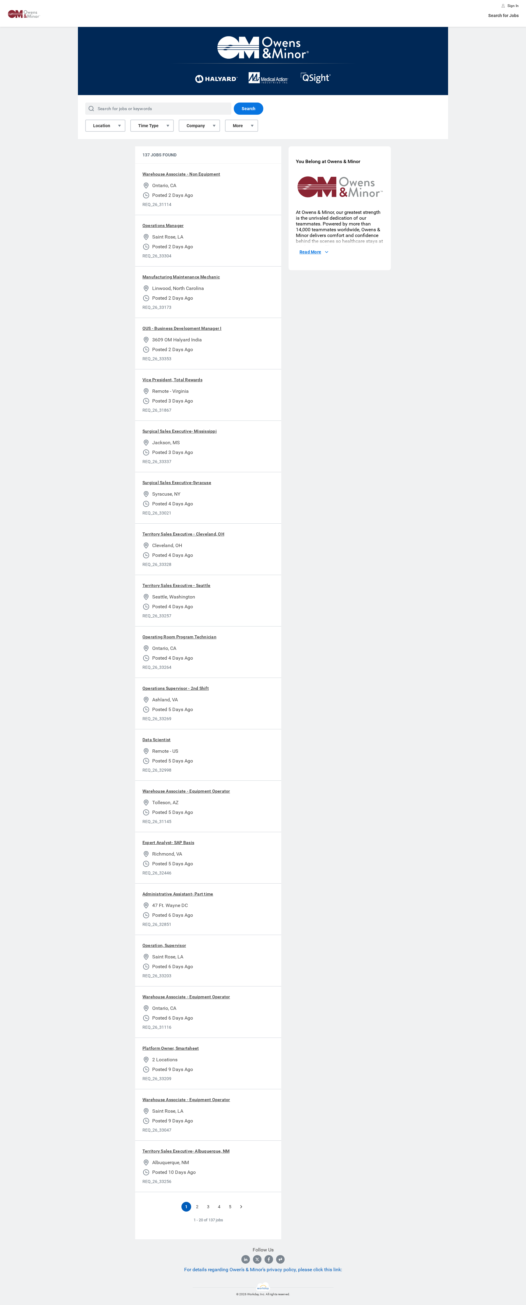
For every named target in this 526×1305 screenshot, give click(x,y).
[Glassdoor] (280, 1259)
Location (101, 125)
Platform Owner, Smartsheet (170, 1048)
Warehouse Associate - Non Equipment (181, 174)
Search (248, 108)
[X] (257, 1259)
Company (196, 125)
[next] (241, 1207)
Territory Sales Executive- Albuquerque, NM (186, 1151)
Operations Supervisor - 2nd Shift (175, 688)
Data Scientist (156, 739)
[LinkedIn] (245, 1259)
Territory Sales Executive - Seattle (176, 585)
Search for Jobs (503, 15)
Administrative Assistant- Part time (177, 894)
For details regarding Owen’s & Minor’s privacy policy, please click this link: (263, 1269)
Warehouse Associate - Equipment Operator (186, 791)
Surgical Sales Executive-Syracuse (176, 482)
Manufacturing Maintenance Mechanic (181, 276)
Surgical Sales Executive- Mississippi (179, 431)
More (238, 125)
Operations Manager (163, 225)
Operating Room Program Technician (179, 636)
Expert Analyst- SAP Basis (168, 842)
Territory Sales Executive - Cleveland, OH (183, 534)
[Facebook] (269, 1259)
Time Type (148, 125)
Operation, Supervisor (164, 945)
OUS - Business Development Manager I (182, 328)
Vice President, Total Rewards (172, 379)
